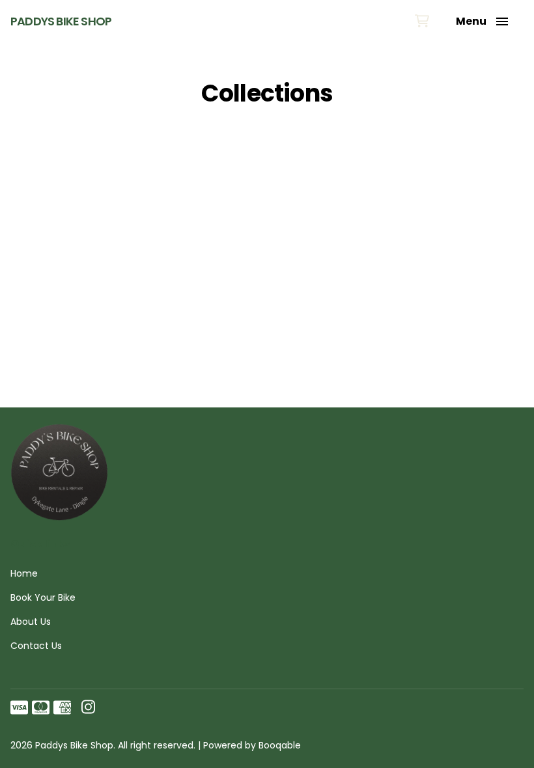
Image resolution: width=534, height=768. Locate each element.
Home (24, 573)
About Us (30, 621)
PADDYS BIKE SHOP (60, 21)
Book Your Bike (43, 597)
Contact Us (36, 645)
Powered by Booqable (252, 745)
